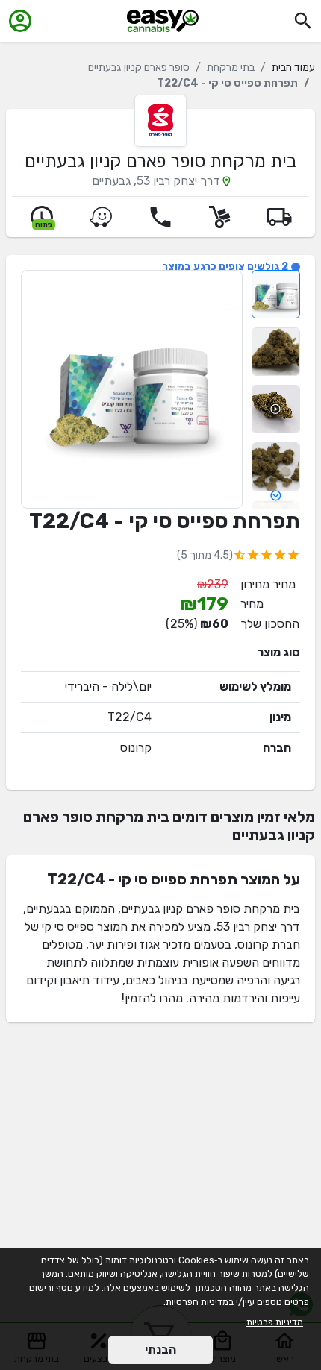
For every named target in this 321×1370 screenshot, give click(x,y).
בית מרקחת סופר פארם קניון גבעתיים (160, 161)
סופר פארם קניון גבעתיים (139, 67)
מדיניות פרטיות (274, 1321)
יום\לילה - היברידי (108, 686)
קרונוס (136, 748)
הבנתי (160, 1349)
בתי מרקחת (231, 67)
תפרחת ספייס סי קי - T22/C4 (164, 521)
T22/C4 (129, 717)
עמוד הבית (293, 67)
